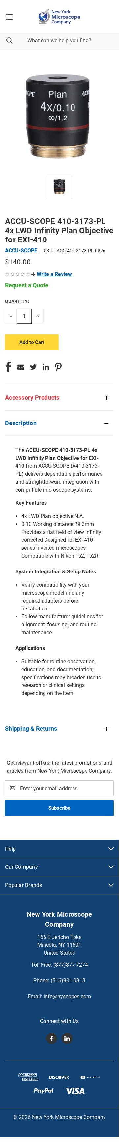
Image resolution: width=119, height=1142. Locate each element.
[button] (51, 274)
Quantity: (17, 301)
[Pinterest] (58, 367)
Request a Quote (26, 285)
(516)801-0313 (68, 980)
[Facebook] (8, 367)
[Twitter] (33, 367)
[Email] (20, 367)
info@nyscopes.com (67, 996)
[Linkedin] (46, 367)
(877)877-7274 (70, 965)
